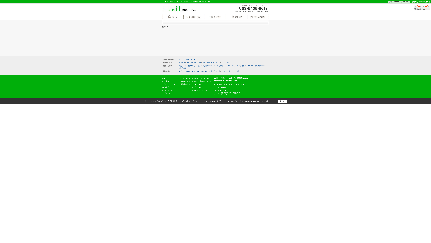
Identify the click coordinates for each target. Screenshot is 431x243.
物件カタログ (167, 93)
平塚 (208, 62)
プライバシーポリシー (170, 84)
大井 (222, 62)
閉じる (282, 101)
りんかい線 (235, 66)
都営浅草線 (191, 66)
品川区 (181, 59)
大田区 (193, 59)
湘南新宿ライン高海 (246, 66)
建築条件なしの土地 (200, 90)
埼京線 (213, 66)
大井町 (223, 71)
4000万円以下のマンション (202, 81)
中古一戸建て (197, 87)
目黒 (237, 71)
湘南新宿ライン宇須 (223, 66)
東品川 (218, 62)
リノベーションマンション (202, 78)
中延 (227, 62)
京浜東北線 (182, 68)
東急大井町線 (259, 66)
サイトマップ (167, 90)
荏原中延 (217, 71)
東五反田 (194, 62)
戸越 (212, 62)
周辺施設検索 (185, 84)
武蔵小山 (204, 71)
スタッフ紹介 (185, 78)
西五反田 (182, 62)
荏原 (203, 62)
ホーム (165, 78)
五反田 (181, 71)
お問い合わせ (185, 81)
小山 (187, 62)
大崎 (199, 62)
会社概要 (166, 81)
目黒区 (187, 59)
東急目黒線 (206, 66)
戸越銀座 (188, 71)
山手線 (199, 66)
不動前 (210, 71)
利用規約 (166, 87)
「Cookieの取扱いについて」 (253, 101)
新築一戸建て (197, 84)
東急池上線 (182, 66)
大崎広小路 (230, 71)
